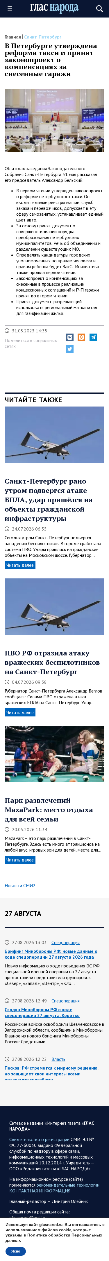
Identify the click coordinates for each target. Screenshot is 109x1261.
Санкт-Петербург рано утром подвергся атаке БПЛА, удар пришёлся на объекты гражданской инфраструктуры (49, 499)
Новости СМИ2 (20, 885)
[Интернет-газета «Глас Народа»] (54, 9)
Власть (58, 1059)
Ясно (15, 1251)
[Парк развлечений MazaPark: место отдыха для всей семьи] (54, 756)
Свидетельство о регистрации (39, 1139)
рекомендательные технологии (68, 1185)
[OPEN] (12, 8)
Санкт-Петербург (42, 37)
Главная (13, 37)
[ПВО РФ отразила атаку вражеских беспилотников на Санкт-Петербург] (54, 608)
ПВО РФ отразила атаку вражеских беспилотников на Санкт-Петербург (52, 662)
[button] (70, 337)
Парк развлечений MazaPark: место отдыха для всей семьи (49, 810)
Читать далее (20, 565)
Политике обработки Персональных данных (54, 1237)
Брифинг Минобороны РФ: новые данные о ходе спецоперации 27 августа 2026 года (51, 954)
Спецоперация (65, 942)
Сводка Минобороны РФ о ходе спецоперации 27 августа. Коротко (42, 1012)
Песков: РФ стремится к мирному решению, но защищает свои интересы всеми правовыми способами (52, 1073)
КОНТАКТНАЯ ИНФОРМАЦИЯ (39, 1191)
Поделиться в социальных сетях (31, 343)
